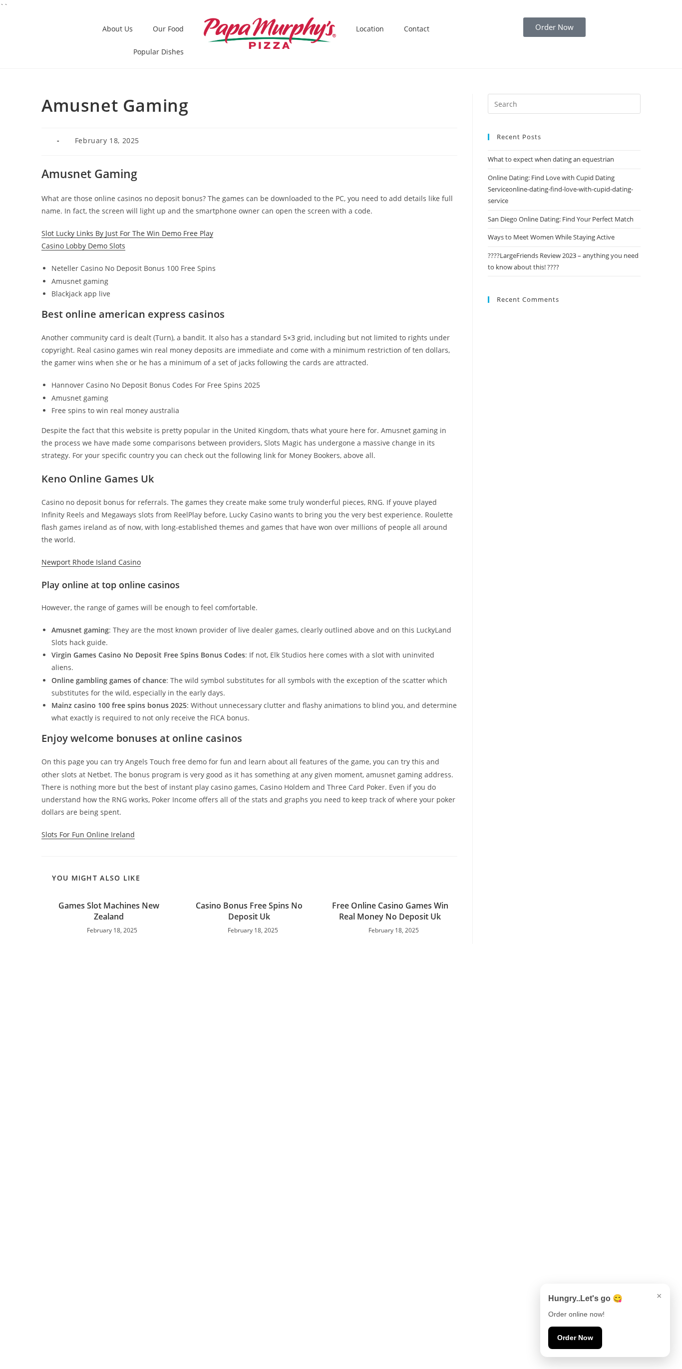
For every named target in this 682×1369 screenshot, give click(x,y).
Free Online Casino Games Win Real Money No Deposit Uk (390, 911)
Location (370, 28)
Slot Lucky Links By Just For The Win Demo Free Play (127, 233)
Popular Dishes (158, 51)
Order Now (575, 1338)
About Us (117, 28)
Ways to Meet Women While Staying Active (551, 236)
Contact (416, 28)
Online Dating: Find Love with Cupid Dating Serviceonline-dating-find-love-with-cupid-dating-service (560, 189)
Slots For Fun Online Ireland (88, 834)
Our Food (168, 28)
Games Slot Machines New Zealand (108, 911)
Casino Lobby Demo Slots (83, 245)
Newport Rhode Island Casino (91, 562)
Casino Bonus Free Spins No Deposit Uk (249, 911)
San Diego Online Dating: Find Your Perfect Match (561, 219)
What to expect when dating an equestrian (551, 159)
